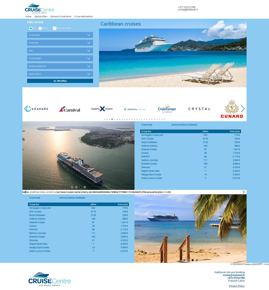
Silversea (145, 167)
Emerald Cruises (149, 163)
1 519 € (236, 152)
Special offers (40, 16)
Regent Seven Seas (150, 170)
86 (205, 156)
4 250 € (236, 167)
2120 (205, 142)
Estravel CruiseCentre (61, 16)
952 (205, 134)
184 (205, 145)
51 (205, 167)
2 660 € (236, 160)
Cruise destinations (83, 16)
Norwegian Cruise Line (152, 134)
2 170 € (236, 156)
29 (205, 152)
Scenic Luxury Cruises (151, 177)
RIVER (44, 28)
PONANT (145, 156)
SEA (34, 28)
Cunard (145, 152)
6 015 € (236, 177)
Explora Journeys (149, 160)
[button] (243, 108)
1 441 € (236, 149)
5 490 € (236, 174)
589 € (237, 145)
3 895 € (236, 163)
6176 (205, 138)
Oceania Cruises (149, 149)
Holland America (149, 145)
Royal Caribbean (149, 142)
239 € (237, 142)
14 (205, 174)
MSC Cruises (147, 138)
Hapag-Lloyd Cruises (151, 174)
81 (205, 149)
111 (205, 160)
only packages (64, 28)
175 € (237, 134)
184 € (237, 138)
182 (205, 163)
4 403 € (236, 170)
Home (28, 16)
